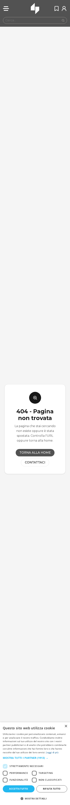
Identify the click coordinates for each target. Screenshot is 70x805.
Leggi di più (52, 752)
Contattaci (35, 462)
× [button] (65, 726)
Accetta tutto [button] (18, 788)
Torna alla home (35, 452)
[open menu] (6, 8)
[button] (35, 758)
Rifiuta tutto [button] (52, 788)
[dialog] (35, 763)
